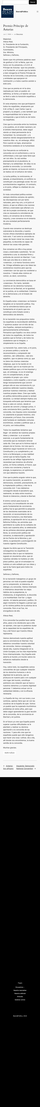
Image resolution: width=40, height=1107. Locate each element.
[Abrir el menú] (37, 11)
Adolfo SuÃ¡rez (10, 753)
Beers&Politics (22, 12)
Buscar (32, 2)
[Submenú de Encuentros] (23, 987)
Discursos (19, 34)
